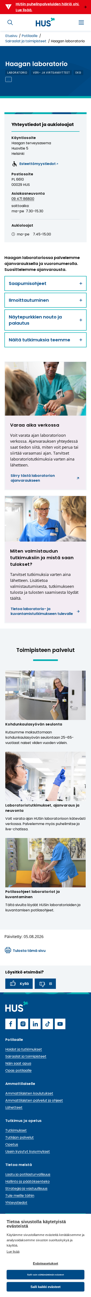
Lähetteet (14, 1107)
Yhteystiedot (16, 1202)
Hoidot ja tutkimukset (23, 1049)
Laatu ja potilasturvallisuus (27, 1174)
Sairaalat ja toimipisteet (26, 41)
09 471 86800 (22, 198)
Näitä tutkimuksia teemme (39, 340)
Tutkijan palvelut (19, 1137)
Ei (50, 983)
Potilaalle (30, 35)
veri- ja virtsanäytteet (51, 72)
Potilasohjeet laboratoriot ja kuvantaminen (32, 894)
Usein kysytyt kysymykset (27, 1151)
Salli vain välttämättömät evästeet (45, 1274)
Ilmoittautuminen (29, 300)
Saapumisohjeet (27, 283)
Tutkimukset (16, 1130)
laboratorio (17, 72)
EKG (78, 72)
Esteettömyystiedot (34, 164)
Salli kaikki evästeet (45, 1287)
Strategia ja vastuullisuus (26, 1188)
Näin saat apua (18, 1063)
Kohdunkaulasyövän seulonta (33, 724)
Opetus (11, 1144)
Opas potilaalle (18, 1070)
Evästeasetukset (45, 1263)
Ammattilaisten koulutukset (29, 1093)
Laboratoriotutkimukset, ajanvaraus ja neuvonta (42, 808)
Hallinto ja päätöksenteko (27, 1181)
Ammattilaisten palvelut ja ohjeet (34, 1100)
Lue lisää (13, 1251)
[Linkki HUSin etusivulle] (45, 22)
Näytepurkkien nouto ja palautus (35, 320)
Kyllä (24, 983)
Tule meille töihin (19, 1195)
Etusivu (11, 35)
